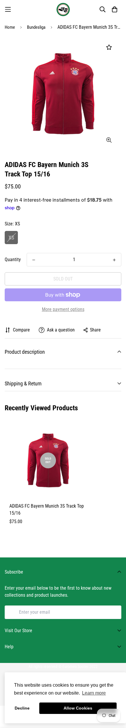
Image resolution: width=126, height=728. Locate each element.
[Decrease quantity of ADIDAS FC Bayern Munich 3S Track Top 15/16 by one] (33, 260)
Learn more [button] (94, 692)
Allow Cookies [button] (78, 708)
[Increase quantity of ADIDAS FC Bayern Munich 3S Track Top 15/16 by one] (114, 260)
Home (10, 27)
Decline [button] (22, 708)
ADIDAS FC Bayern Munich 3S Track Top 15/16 (46, 509)
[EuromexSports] (63, 9)
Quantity (13, 259)
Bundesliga (36, 27)
